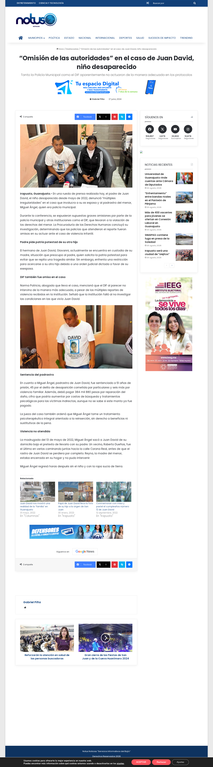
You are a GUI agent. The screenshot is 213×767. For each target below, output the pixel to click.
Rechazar (161, 762)
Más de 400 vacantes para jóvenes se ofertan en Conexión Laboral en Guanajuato (158, 219)
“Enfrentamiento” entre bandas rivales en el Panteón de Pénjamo (158, 198)
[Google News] (85, 551)
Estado (69, 38)
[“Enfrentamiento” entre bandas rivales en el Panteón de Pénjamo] (184, 197)
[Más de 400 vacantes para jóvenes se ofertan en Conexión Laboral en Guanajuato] (184, 217)
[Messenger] (129, 117)
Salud (140, 38)
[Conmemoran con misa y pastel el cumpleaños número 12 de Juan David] (113, 492)
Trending (186, 38)
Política (54, 38)
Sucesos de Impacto (162, 38)
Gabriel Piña (98, 99)
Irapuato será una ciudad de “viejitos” (157, 252)
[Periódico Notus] (36, 20)
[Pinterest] (114, 117)
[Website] (25, 607)
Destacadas (72, 48)
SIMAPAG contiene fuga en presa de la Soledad (157, 238)
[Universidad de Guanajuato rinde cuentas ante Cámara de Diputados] (184, 178)
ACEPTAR (141, 762)
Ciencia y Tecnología (51, 3)
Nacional (85, 38)
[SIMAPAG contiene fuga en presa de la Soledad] (184, 239)
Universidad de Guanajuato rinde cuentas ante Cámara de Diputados (159, 179)
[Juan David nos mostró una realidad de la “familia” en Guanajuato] (37, 492)
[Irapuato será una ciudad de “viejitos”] (184, 255)
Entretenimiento (26, 3)
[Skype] (122, 117)
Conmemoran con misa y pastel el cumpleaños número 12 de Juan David (112, 506)
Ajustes (180, 762)
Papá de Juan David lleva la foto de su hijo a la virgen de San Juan (75, 506)
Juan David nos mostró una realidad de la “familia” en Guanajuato (35, 506)
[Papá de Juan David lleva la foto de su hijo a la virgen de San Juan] (75, 492)
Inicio (61, 48)
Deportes (125, 38)
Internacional (105, 38)
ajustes (120, 763)
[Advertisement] (76, 583)
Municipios (35, 38)
